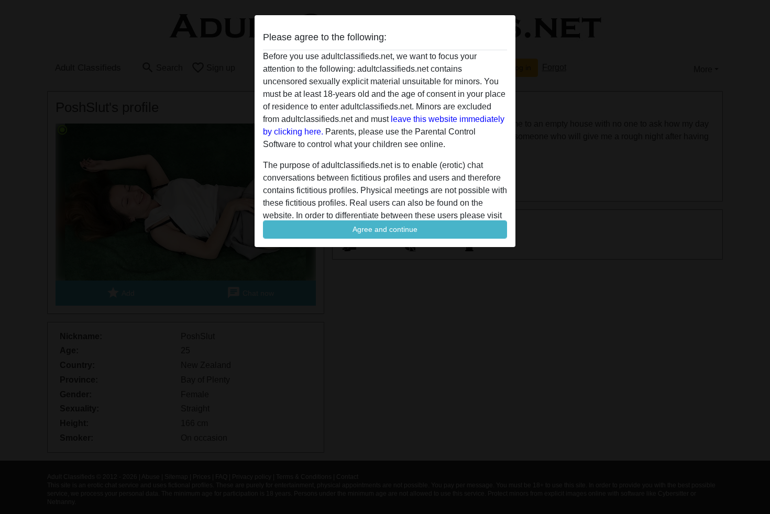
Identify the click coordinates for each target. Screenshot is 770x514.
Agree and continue (385, 229)
